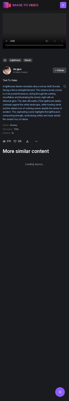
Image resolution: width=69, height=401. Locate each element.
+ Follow (59, 70)
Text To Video (10, 80)
